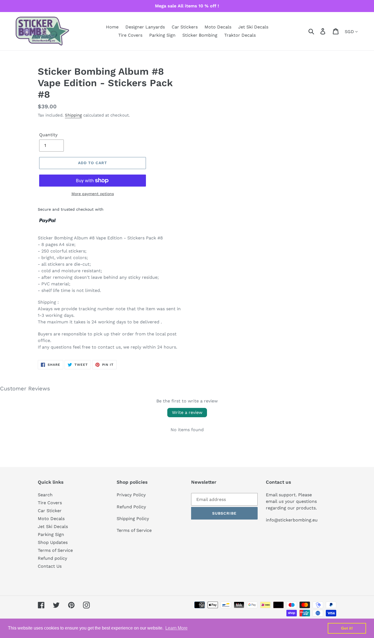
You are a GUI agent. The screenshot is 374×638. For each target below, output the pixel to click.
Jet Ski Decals (53, 526)
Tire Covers (50, 502)
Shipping (73, 115)
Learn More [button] (176, 628)
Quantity (48, 134)
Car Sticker (50, 510)
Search (45, 494)
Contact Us (50, 566)
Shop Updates (53, 542)
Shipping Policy (133, 518)
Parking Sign (51, 534)
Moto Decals (51, 518)
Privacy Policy (131, 494)
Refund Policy (131, 506)
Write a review (187, 412)
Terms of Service (55, 550)
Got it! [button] (347, 628)
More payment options (92, 194)
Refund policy (52, 558)
